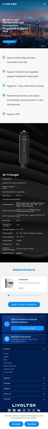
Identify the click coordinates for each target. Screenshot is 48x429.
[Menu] (44, 4)
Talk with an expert (27, 328)
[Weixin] (39, 410)
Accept (16, 424)
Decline (31, 424)
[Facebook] (14, 410)
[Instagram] (24, 410)
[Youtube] (19, 410)
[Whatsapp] (34, 410)
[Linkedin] (9, 410)
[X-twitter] (29, 410)
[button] (8, 295)
